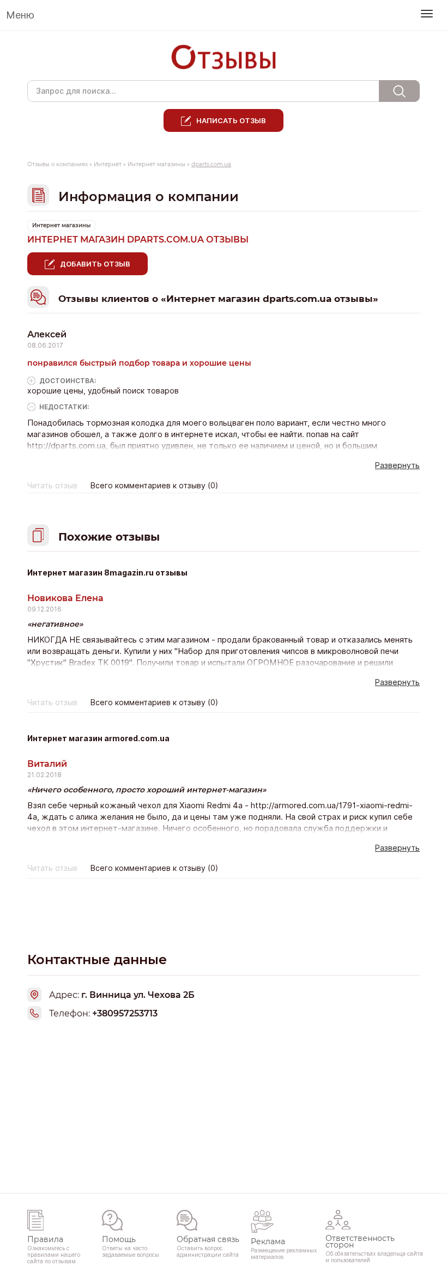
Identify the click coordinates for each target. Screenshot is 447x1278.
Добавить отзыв (95, 263)
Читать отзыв (52, 485)
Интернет (108, 164)
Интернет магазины (156, 164)
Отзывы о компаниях (57, 164)
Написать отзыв (231, 120)
